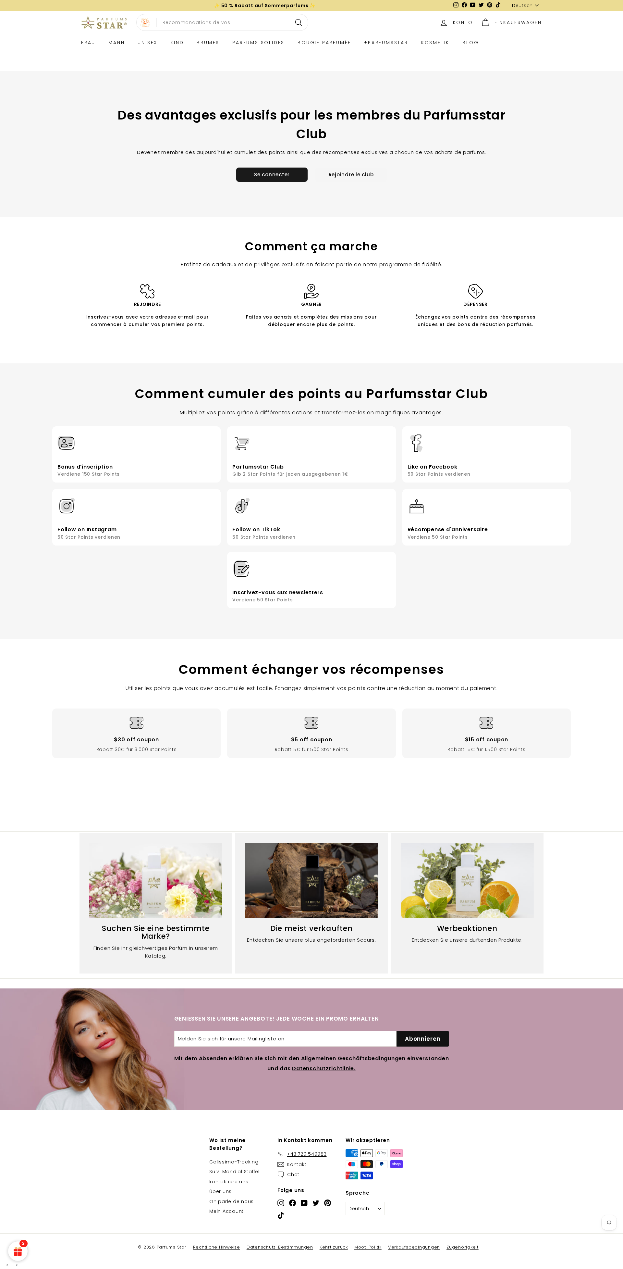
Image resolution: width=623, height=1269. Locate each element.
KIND (177, 42)
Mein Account (226, 1211)
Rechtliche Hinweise (216, 1247)
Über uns (220, 1191)
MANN (116, 42)
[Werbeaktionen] (467, 880)
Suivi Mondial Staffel (234, 1171)
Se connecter (272, 174)
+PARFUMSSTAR (386, 42)
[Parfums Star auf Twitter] (315, 1203)
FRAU (88, 42)
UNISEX (147, 42)
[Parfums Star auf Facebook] (292, 1203)
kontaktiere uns (228, 1181)
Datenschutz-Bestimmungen (280, 1247)
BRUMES (208, 42)
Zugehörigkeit (462, 1247)
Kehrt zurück (334, 1247)
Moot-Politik (368, 1247)
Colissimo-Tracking (234, 1162)
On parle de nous (231, 1201)
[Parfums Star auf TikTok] (280, 1215)
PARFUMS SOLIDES (258, 42)
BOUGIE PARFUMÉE (324, 42)
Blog (470, 42)
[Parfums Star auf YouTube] (304, 1203)
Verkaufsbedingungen (414, 1247)
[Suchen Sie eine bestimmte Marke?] (155, 880)
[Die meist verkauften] (311, 880)
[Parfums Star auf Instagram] (280, 1203)
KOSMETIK (435, 42)
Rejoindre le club (351, 174)
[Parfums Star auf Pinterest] (327, 1203)
